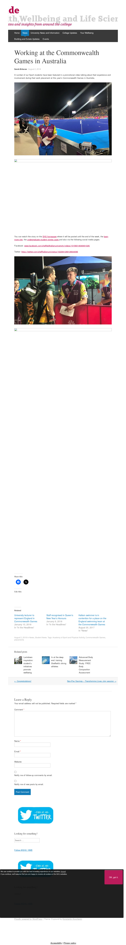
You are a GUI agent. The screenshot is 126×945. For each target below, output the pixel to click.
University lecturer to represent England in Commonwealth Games (25, 618)
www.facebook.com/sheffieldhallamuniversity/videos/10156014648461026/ (57, 245)
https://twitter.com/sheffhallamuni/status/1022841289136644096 (49, 251)
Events (46, 38)
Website (18, 761)
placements (19, 639)
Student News (41, 637)
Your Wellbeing (86, 32)
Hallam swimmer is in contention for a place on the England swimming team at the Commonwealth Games (92, 620)
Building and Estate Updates (27, 38)
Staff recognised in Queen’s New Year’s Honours (59, 617)
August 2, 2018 (34, 69)
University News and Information (45, 32)
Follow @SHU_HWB (23, 850)
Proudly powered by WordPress (28, 919)
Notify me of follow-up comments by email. (33, 775)
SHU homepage (50, 236)
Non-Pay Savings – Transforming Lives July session (91, 681)
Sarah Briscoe (20, 69)
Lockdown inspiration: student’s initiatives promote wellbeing (28, 665)
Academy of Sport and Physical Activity (69, 637)
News (25, 32)
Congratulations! (22, 681)
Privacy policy (70, 942)
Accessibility (56, 942)
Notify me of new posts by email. (29, 784)
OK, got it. (113, 877)
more (63, 871)
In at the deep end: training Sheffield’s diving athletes (58, 662)
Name (17, 740)
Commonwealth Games (95, 637)
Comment (19, 709)
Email (17, 751)
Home (17, 32)
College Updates (70, 32)
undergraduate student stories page (43, 239)
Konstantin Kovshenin (72, 919)
